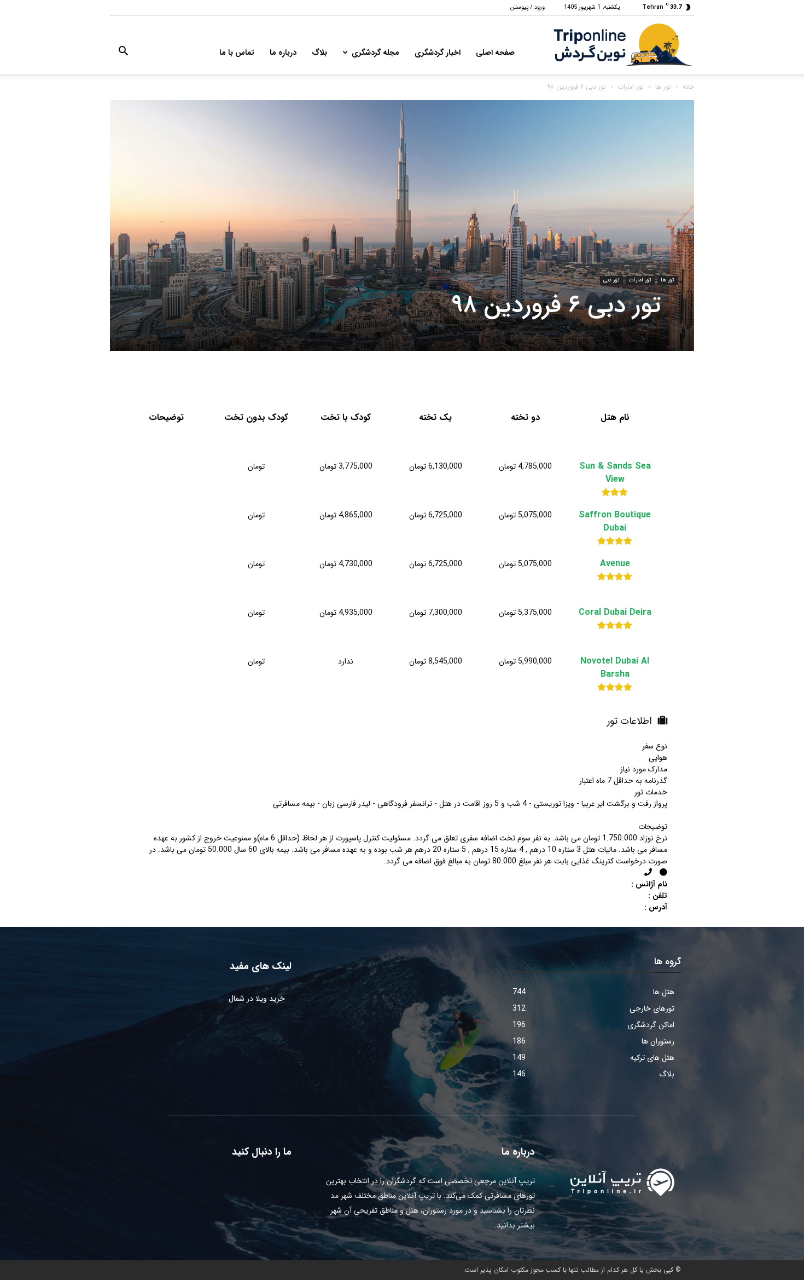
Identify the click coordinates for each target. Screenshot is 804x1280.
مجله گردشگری (375, 53)
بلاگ (319, 53)
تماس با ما (236, 53)
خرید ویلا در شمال (257, 999)
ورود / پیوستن (527, 7)
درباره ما (283, 53)
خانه (688, 87)
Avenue (615, 563)
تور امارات (630, 87)
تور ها (663, 87)
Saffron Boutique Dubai (615, 522)
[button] (123, 53)
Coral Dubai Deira (615, 612)
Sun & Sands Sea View (615, 473)
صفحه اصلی (495, 53)
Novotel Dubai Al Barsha (614, 668)
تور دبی (611, 280)
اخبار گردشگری (438, 53)
